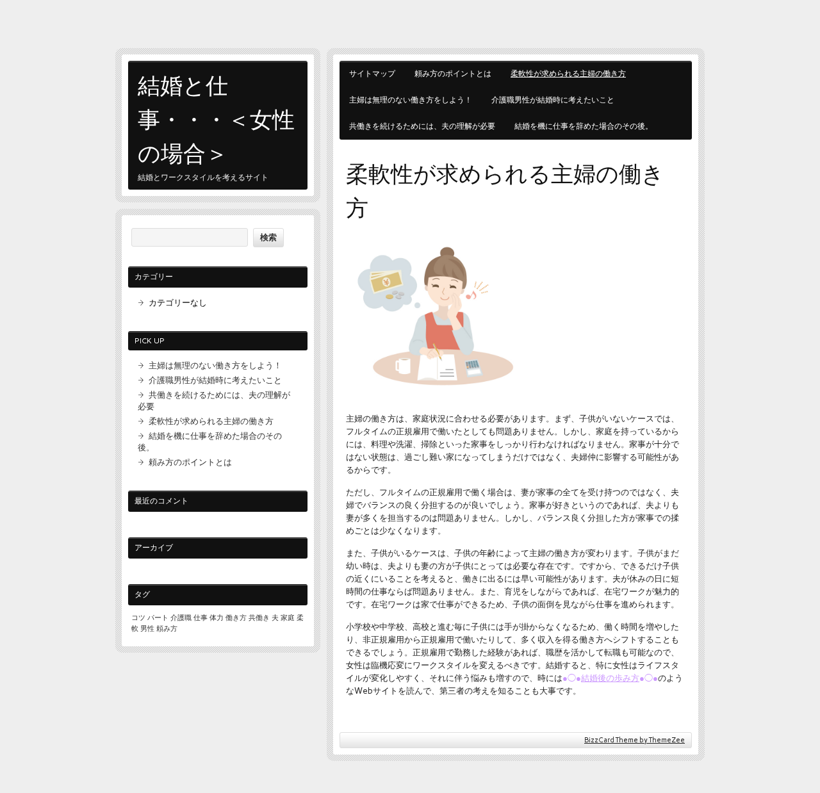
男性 (147, 629)
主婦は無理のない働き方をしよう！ (410, 99)
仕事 (200, 618)
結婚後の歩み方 (610, 678)
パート (157, 618)
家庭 (288, 618)
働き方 (236, 618)
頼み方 (166, 629)
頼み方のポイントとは (452, 73)
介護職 (181, 618)
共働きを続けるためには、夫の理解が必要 (422, 126)
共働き (259, 618)
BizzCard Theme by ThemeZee (634, 740)
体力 (216, 618)
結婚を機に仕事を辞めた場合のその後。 (583, 126)
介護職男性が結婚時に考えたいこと (552, 99)
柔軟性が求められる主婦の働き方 (568, 73)
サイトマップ (372, 73)
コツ (138, 618)
